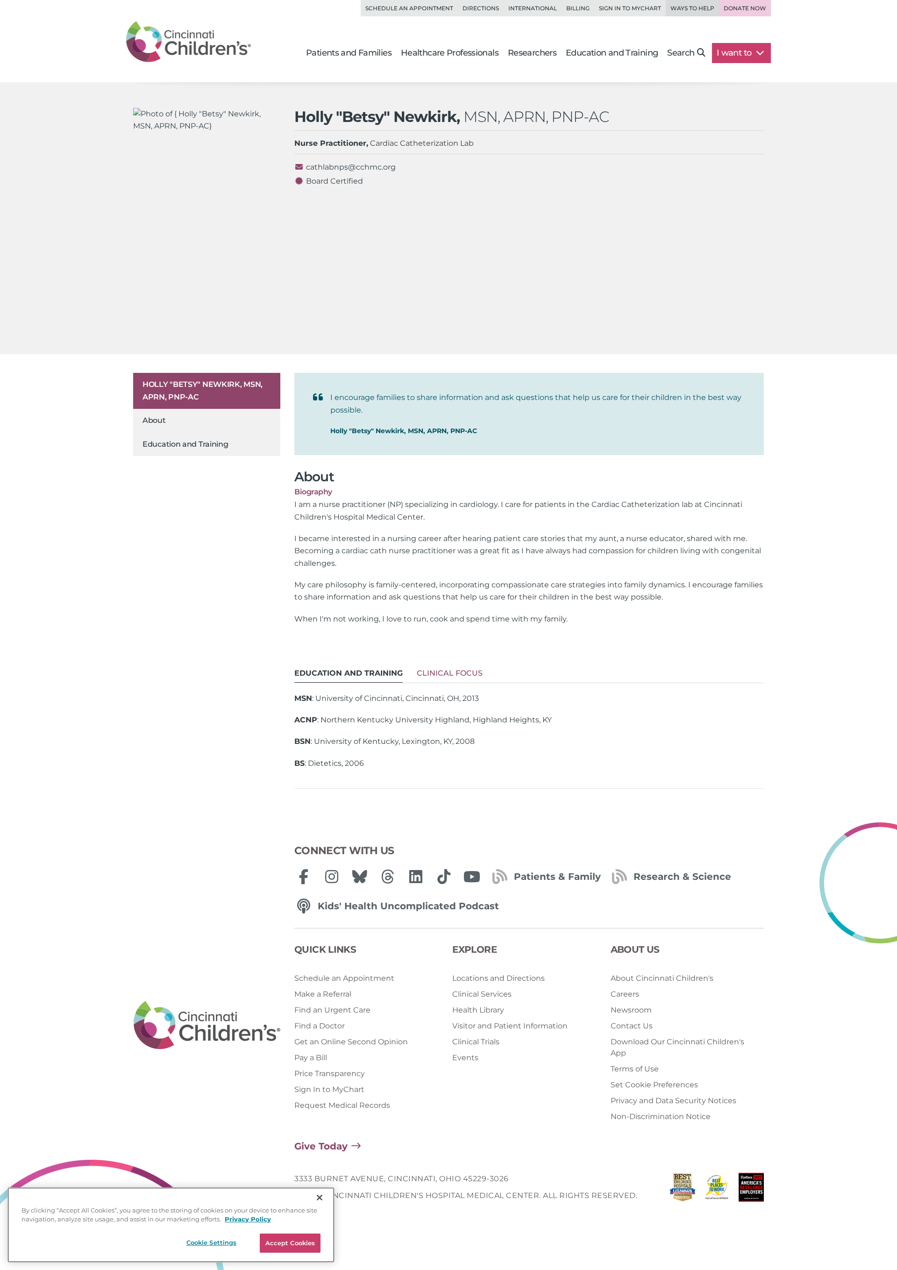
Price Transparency (329, 1073)
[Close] (319, 1197)
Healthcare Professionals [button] (449, 53)
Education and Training (185, 444)
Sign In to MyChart (329, 1089)
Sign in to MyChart (630, 8)
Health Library (478, 1010)
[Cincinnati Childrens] (207, 1025)
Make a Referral (322, 994)
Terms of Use (635, 1068)
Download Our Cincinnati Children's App (677, 1047)
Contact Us (632, 1025)
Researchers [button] (532, 53)
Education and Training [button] (612, 53)
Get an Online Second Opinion (351, 1041)
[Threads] (387, 876)
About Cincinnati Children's (662, 978)
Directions (481, 8)
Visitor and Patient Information (510, 1025)
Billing (578, 8)
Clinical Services (482, 994)
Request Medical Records (342, 1105)
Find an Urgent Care (332, 1010)
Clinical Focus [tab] (450, 673)
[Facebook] (303, 876)
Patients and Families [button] (349, 53)
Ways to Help (692, 8)
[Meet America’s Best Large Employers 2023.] (751, 1190)
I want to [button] (735, 53)
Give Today (321, 1146)
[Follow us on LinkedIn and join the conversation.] (415, 876)
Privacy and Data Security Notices (673, 1100)
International (532, 8)
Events (465, 1057)
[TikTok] (443, 876)
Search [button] (680, 53)
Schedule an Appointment (409, 8)
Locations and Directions (498, 978)
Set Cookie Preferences (654, 1084)
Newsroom (631, 1010)
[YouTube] (472, 876)
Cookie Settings (211, 1242)
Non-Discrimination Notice (661, 1116)
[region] (171, 1225)
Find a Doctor (319, 1025)
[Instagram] (331, 876)
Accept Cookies (290, 1243)
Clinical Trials (475, 1041)
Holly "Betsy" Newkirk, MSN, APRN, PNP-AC (202, 390)
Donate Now (745, 8)
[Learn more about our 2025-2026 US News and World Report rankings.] (682, 1190)
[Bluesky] (359, 876)
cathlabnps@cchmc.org (351, 167)
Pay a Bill (310, 1057)
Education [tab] (348, 673)
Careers (625, 994)
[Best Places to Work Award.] (717, 1190)
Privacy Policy (248, 1219)
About (154, 420)
